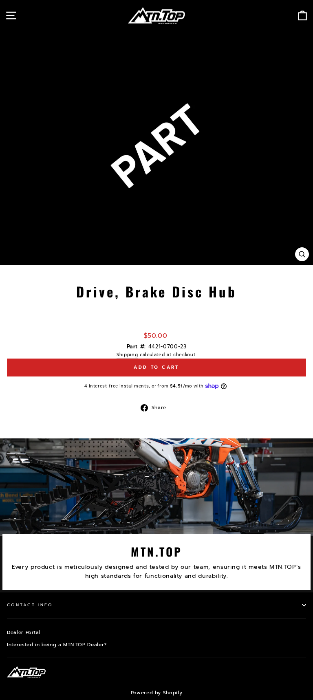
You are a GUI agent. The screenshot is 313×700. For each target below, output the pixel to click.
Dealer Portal (23, 632)
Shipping (127, 354)
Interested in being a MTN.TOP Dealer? (57, 644)
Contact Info (30, 605)
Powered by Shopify (157, 692)
